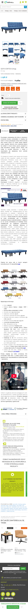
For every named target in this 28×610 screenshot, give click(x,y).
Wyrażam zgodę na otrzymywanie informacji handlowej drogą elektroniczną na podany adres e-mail (15, 572)
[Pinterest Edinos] (13, 594)
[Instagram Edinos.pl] (8, 594)
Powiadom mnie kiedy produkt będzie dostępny (10, 108)
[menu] (20, 2)
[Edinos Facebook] (3, 594)
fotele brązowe (10, 511)
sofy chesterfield (5, 508)
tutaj (19, 264)
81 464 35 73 (8, 585)
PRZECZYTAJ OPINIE (5, 125)
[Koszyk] (26, 2)
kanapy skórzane (14, 508)
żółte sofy (8, 507)
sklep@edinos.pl (12, 590)
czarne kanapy (12, 505)
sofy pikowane (10, 509)
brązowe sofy (23, 507)
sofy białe (19, 505)
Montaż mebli (5, 120)
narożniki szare (4, 505)
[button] (13, 607)
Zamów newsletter (14, 565)
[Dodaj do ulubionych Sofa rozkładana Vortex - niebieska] (20, 103)
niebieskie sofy (15, 507)
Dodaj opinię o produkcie (9, 414)
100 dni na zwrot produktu (9, 113)
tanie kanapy (18, 509)
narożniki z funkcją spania (19, 504)
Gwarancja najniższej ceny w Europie (12, 116)
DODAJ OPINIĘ (13, 125)
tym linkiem (16, 351)
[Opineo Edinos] (7, 598)
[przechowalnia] (23, 2)
